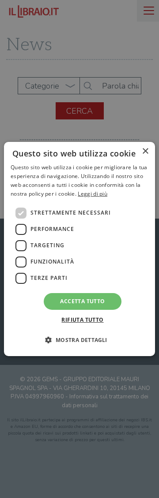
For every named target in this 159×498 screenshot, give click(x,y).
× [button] (145, 151)
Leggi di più (92, 193)
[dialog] (79, 249)
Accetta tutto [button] (82, 301)
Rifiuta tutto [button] (82, 319)
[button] (79, 339)
